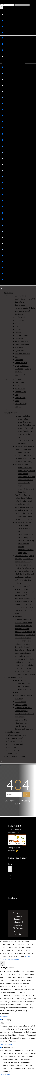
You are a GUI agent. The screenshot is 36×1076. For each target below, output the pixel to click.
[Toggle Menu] (1, 288)
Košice (17, 385)
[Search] (26, 794)
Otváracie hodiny (22, 344)
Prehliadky (19, 347)
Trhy (17, 357)
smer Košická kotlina (26, 428)
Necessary (6, 1020)
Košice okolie (20, 388)
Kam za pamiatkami (23, 416)
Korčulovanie (20, 317)
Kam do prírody (21, 464)
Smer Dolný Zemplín (26, 537)
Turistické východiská (23, 522)
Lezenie (18, 329)
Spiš (16, 395)
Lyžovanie (19, 338)
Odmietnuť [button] (15, 959)
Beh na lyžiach (21, 705)
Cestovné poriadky (15, 741)
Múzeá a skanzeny (26, 683)
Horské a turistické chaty (25, 308)
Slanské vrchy (20, 398)
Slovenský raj (20, 392)
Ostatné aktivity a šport (24, 729)
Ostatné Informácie (12, 732)
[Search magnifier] (1, 7)
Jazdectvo (19, 314)
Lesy (17, 326)
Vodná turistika (21, 363)
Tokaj (17, 401)
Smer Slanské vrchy (26, 540)
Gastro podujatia (21, 305)
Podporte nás (13, 750)
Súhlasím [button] (28, 956)
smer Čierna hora (25, 422)
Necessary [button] (4, 1017)
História (18, 692)
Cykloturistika (20, 296)
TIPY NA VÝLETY (10, 413)
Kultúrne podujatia (22, 320)
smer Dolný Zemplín (26, 425)
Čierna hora (19, 382)
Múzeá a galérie (21, 341)
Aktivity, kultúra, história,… (14, 677)
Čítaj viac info (5, 959)
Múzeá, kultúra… (21, 680)
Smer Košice (23, 525)
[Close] (1, 761)
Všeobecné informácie (17, 735)
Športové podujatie (22, 353)
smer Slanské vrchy (26, 431)
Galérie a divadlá (25, 689)
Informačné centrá (22, 311)
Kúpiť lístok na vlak (15, 744)
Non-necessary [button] (6, 1044)
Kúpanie (18, 323)
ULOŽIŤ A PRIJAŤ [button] (7, 1074)
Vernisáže (19, 360)
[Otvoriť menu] (10, 867)
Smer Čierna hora (25, 534)
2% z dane (12, 747)
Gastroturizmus (21, 302)
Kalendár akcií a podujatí (14, 756)
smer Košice (23, 419)
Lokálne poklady (21, 335)
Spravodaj (8, 293)
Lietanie (18, 332)
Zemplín (18, 407)
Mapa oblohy (13, 753)
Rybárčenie (19, 350)
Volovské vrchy (21, 404)
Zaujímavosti (20, 375)
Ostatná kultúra (24, 686)
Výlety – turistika (21, 366)
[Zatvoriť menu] (10, 870)
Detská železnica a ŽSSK (25, 299)
